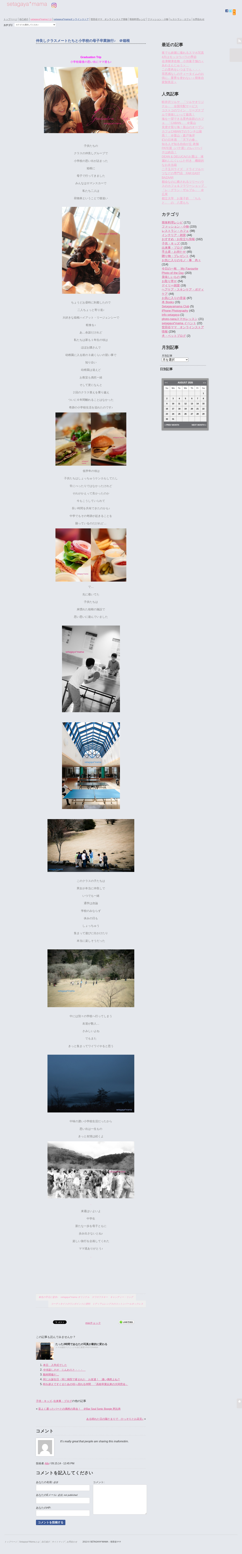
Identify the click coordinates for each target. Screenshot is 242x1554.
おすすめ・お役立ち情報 (178, 239)
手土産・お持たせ (174, 251)
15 (203, 404)
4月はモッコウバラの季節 (179, 57)
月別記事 (167, 355)
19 (185, 409)
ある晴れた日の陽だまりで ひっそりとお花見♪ (114, 1418)
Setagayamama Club (175, 306)
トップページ (10, 19)
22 (203, 409)
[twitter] (230, 10)
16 (167, 409)
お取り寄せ (169, 281)
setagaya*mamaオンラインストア (71, 19)
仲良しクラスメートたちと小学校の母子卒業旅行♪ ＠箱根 (83, 41)
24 (173, 414)
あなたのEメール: (56, 1495)
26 (185, 414)
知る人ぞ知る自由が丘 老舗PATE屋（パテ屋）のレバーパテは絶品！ (182, 148)
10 (173, 404)
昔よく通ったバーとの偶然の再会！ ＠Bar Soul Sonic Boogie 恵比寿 (79, 1408)
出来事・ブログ (62, 1400)
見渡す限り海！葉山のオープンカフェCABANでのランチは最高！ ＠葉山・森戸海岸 (183, 131)
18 (179, 409)
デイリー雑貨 (171, 285)
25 (179, 414)
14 (197, 404)
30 (167, 419)
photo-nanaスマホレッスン (180, 319)
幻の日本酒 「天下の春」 (180, 139)
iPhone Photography (175, 310)
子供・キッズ (44, 1400)
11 (179, 404)
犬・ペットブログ (174, 335)
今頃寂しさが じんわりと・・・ (64, 1369)
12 (185, 404)
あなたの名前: (47, 1482)
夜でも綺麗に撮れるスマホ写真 (183, 52)
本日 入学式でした (55, 1364)
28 (197, 414)
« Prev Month (172, 425)
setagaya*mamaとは (41, 19)
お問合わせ (198, 19)
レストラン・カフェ (180, 19)
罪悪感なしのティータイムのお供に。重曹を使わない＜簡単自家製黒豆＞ (183, 78)
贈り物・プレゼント (175, 256)
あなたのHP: (43, 1507)
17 (173, 409)
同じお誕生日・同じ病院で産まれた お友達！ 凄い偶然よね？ (81, 1379)
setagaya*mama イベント (179, 323)
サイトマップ (58, 1542)
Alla (47, 1463)
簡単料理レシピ (138, 19)
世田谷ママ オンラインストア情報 (109, 19)
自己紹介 (24, 19)
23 (167, 414)
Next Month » (199, 425)
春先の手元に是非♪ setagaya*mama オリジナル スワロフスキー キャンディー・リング (86, 1297)
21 (197, 409)
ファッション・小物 (158, 19)
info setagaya (170, 314)
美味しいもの (171, 277)
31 (173, 419)
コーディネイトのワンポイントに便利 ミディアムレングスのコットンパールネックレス (97, 1303)
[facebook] (226, 10)
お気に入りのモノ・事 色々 (181, 260)
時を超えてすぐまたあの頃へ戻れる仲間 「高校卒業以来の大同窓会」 (85, 1384)
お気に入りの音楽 (174, 298)
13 (192, 404)
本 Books (168, 302)
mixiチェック (93, 1322)
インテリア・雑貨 (174, 235)
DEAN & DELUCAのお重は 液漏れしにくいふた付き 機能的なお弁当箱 (183, 161)
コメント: (98, 1482)
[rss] (234, 13)
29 (203, 414)
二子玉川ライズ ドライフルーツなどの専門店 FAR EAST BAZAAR (183, 173)
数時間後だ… (51, 1374)
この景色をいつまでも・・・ (181, 69)
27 (192, 414)
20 (192, 409)
